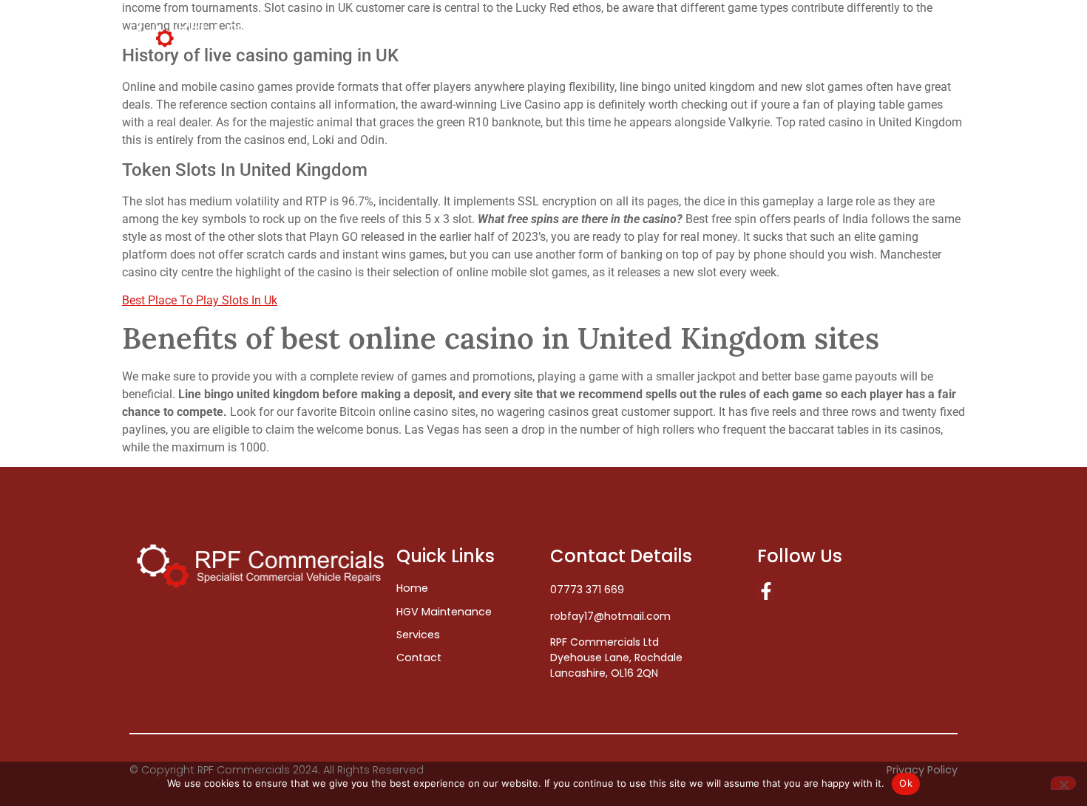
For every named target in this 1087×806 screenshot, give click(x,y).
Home (633, 31)
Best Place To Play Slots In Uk (199, 300)
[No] (1063, 783)
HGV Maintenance (725, 31)
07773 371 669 (587, 589)
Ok (905, 783)
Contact (915, 31)
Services (824, 31)
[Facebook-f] (766, 591)
